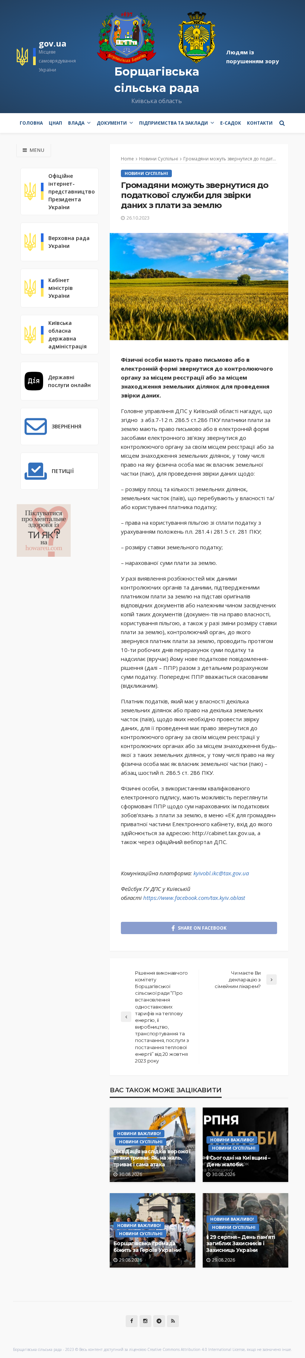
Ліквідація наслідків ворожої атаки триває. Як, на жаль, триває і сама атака (151, 1157)
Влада (76, 123)
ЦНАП (55, 123)
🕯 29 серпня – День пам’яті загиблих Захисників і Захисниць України (240, 1243)
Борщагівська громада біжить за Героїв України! (147, 1246)
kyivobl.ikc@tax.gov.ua (221, 873)
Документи (112, 123)
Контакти (260, 123)
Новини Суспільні (146, 173)
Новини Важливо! (139, 1133)
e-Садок (230, 123)
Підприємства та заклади (173, 123)
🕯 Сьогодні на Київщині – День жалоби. (238, 1161)
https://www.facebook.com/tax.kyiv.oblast (194, 897)
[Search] (282, 122)
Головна (31, 123)
